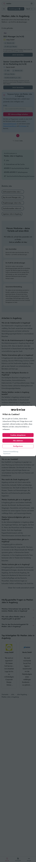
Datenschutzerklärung (10, 452)
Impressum (6, 453)
